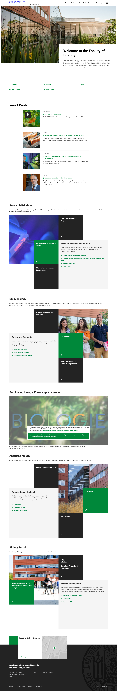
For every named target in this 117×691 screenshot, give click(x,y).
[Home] (13, 640)
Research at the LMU (69, 263)
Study (82, 84)
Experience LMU (67, 602)
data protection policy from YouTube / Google (67, 430)
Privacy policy (21, 686)
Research (14, 84)
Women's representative (20, 510)
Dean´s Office (17, 504)
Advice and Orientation (20, 349)
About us (48, 84)
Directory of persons (19, 507)
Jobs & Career (67, 266)
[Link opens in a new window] (42, 647)
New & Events (16, 89)
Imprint (30, 686)
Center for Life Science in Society (72, 595)
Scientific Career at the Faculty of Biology (74, 255)
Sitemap (11, 686)
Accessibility (38, 686)
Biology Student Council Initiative (23, 355)
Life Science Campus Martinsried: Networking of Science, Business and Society (82, 259)
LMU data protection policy (49, 430)
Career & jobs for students (21, 352)
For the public (50, 89)
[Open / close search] (101, 3)
